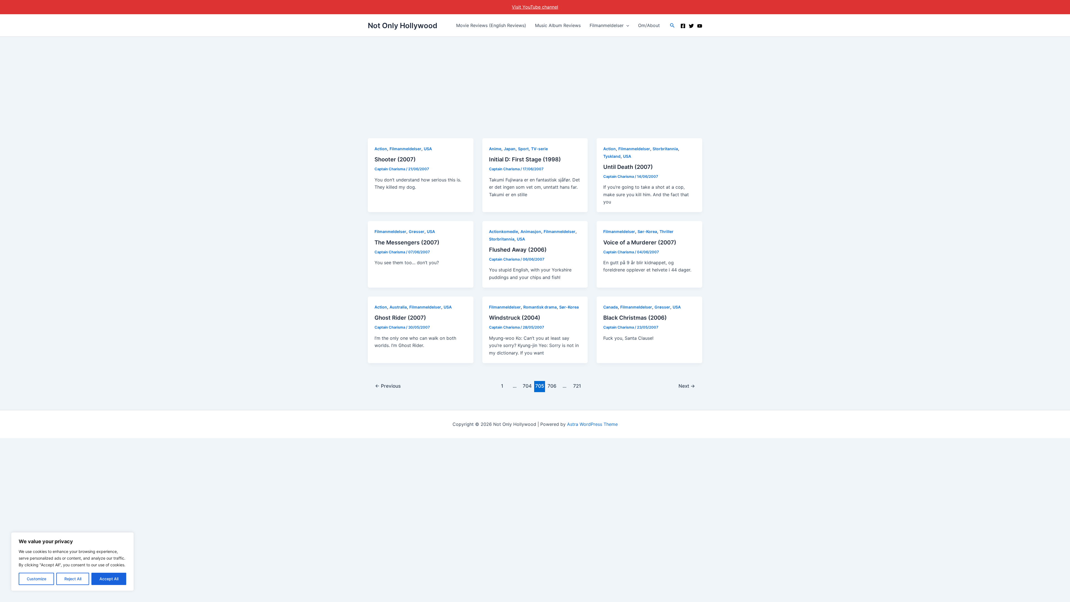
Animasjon (531, 231)
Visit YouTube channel (535, 7)
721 (577, 386)
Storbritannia (665, 148)
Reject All (72, 578)
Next (687, 386)
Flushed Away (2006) (518, 249)
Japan (509, 148)
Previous (388, 386)
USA (428, 148)
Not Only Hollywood (402, 25)
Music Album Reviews (558, 25)
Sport (523, 148)
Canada (610, 307)
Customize (36, 578)
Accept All (108, 578)
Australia (398, 307)
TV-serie (539, 148)
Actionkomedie (503, 231)
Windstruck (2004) (514, 317)
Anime (495, 148)
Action (380, 148)
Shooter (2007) (395, 159)
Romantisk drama (540, 307)
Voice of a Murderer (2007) (639, 242)
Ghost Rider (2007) (400, 317)
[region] (72, 561)
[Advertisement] (535, 79)
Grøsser (416, 231)
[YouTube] (699, 25)
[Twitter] (691, 25)
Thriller (666, 231)
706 (552, 386)
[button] (626, 25)
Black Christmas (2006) (635, 317)
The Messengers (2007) (406, 242)
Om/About (649, 25)
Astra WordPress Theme (592, 424)
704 (527, 386)
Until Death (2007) (628, 167)
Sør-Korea (647, 231)
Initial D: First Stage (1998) (525, 159)
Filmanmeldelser (607, 25)
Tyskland (612, 156)
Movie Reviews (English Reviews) (491, 25)
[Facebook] (682, 25)
